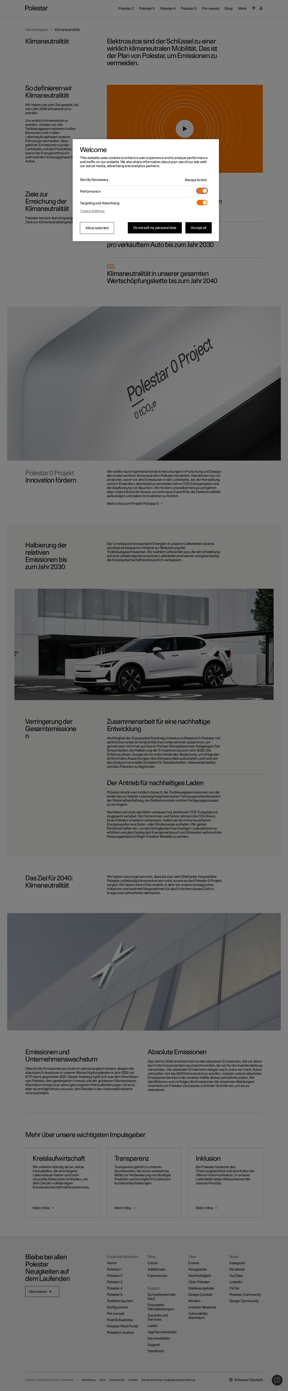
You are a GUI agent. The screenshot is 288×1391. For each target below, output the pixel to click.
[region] (146, 190)
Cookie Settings (92, 211)
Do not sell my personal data (154, 228)
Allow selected (97, 228)
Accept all (198, 228)
